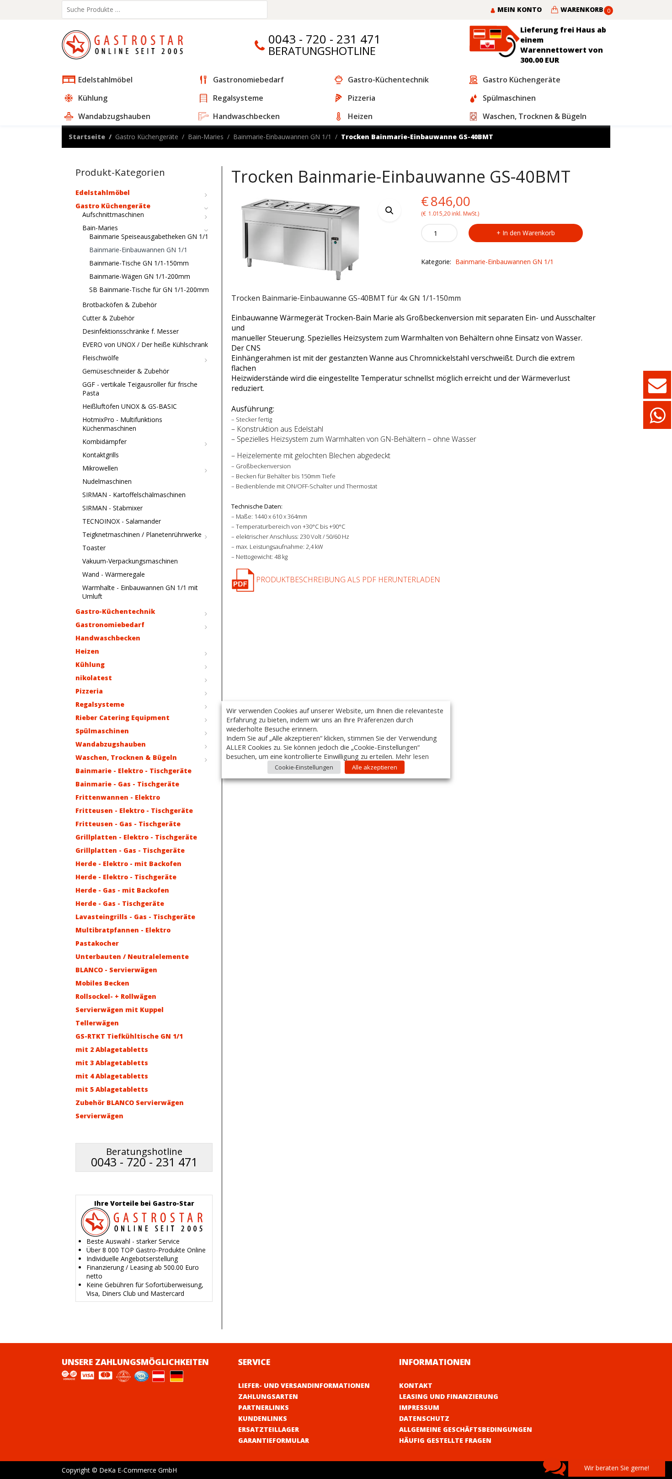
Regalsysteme (99, 704)
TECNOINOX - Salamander (121, 521)
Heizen (87, 651)
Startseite (87, 136)
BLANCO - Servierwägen (116, 969)
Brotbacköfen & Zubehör (119, 304)
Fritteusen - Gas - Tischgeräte (128, 823)
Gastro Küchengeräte (146, 136)
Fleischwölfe (100, 357)
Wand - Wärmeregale (113, 574)
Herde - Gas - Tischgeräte (119, 903)
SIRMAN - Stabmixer (112, 508)
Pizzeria (89, 691)
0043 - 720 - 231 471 (324, 39)
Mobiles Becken (102, 983)
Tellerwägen (97, 1023)
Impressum (419, 1407)
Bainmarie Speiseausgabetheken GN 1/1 (148, 236)
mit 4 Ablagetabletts (111, 1076)
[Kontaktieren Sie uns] (657, 389)
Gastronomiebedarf (109, 624)
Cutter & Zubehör (108, 318)
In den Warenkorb (528, 232)
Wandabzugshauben (110, 744)
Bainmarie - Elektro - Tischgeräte (133, 770)
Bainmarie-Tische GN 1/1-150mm (139, 263)
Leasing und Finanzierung (448, 1396)
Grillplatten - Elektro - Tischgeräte (136, 837)
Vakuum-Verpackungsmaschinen (130, 561)
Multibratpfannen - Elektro (123, 930)
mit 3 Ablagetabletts (111, 1062)
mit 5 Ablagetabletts (111, 1089)
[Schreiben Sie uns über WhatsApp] (657, 419)
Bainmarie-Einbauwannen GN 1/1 (282, 136)
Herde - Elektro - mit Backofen (128, 863)
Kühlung (90, 664)
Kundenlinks (262, 1418)
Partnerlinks (263, 1407)
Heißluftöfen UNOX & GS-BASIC (129, 406)
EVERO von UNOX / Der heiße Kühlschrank (145, 344)
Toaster (94, 547)
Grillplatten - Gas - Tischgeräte (130, 850)
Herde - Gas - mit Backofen (122, 890)
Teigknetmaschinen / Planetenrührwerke (142, 534)
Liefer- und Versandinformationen (304, 1385)
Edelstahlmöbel (102, 192)
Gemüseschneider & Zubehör (125, 371)
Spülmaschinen (102, 730)
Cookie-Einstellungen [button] (304, 767)
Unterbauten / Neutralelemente (132, 956)
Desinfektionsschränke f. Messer (130, 331)
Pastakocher (97, 943)
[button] (389, 210)
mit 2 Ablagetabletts (111, 1049)
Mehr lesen (412, 755)
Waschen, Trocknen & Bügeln (126, 757)
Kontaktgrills (100, 454)
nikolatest (93, 677)
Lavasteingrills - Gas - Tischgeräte (135, 916)
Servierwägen (99, 1115)
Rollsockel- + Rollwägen (115, 996)
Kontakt (415, 1385)
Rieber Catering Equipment (122, 717)
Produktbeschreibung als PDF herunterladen (347, 579)
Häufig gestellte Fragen (445, 1440)
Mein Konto (519, 9)
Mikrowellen (100, 468)
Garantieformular (273, 1440)
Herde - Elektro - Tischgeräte (125, 876)
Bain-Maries (206, 136)
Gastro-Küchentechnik (115, 611)
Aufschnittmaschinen (113, 214)
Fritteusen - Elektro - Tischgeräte (134, 810)
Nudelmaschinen (107, 481)
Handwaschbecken (107, 638)
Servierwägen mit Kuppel (119, 1009)
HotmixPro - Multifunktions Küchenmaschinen (122, 424)
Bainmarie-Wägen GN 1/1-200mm (139, 276)
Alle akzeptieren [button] (374, 767)
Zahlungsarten (268, 1396)
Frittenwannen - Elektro (117, 797)
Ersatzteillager (268, 1429)
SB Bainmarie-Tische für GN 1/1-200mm (149, 289)
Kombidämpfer (104, 441)
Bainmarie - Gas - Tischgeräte (127, 784)
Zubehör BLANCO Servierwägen (129, 1102)
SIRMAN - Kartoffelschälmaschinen (134, 494)
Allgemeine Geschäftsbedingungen (465, 1429)
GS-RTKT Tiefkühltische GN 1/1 (129, 1036)
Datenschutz (424, 1418)
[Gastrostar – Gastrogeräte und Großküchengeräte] (124, 44)
